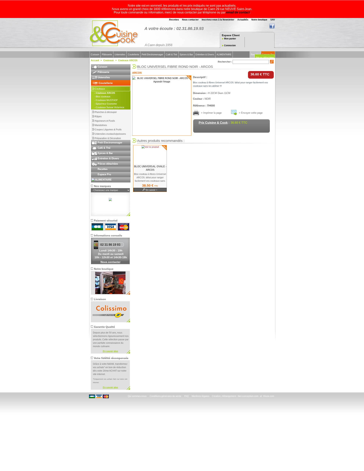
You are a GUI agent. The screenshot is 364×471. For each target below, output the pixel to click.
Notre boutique (259, 19)
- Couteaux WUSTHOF (106, 100)
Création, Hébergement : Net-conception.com (235, 396)
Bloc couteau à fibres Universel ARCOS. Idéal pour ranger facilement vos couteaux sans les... (150, 179)
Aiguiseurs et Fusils (105, 121)
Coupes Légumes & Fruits (108, 129)
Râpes (98, 116)
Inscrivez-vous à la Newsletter (217, 19)
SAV (272, 19)
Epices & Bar (186, 54)
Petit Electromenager (152, 54)
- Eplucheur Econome (105, 103)
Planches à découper (106, 112)
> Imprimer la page (211, 112)
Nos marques (102, 186)
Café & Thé (171, 54)
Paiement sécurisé (106, 220)
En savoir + (151, 190)
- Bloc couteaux (102, 96)
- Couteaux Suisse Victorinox (109, 107)
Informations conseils (108, 235)
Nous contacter (190, 19)
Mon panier (230, 38)
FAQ (186, 396)
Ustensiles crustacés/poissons (110, 134)
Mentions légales (200, 396)
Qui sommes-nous (137, 396)
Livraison (100, 299)
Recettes (174, 19)
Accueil (95, 60)
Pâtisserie (107, 54)
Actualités (242, 19)
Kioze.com (268, 396)
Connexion (230, 45)
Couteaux (108, 60)
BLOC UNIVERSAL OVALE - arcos (150, 168)
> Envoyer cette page (251, 112)
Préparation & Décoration (108, 138)
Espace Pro (104, 174)
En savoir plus (110, 351)
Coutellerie (133, 54)
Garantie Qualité (104, 326)
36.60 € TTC (260, 74)
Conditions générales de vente (165, 396)
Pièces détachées (265, 57)
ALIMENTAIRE (224, 54)
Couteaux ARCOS (127, 60)
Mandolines (101, 125)
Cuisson (95, 54)
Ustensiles (120, 54)
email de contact (238, 12)
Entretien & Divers (204, 54)
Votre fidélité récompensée (111, 358)
